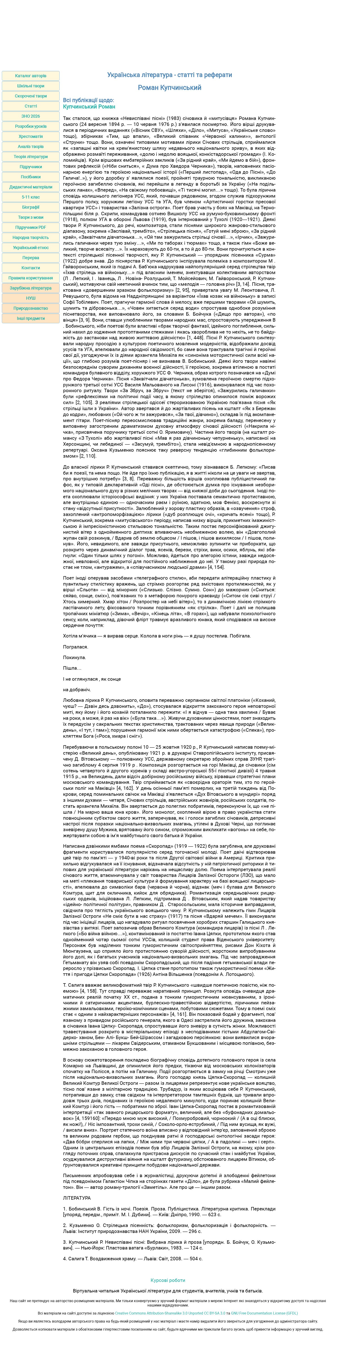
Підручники (31, 166)
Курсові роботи (168, 1280)
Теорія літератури (31, 156)
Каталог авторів (30, 75)
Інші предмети (31, 318)
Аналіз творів (31, 146)
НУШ (31, 298)
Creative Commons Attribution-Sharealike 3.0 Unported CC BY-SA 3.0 (170, 1313)
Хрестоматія (31, 136)
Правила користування (30, 277)
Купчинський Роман (89, 106)
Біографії (30, 207)
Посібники (31, 176)
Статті (31, 106)
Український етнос (31, 247)
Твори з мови (30, 217)
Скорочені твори (31, 96)
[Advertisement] (168, 34)
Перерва (30, 257)
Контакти (31, 267)
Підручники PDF (30, 227)
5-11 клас (31, 197)
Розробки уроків (31, 126)
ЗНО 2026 (31, 116)
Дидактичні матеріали (30, 186)
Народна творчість (31, 237)
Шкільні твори (30, 85)
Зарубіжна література (31, 288)
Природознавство (31, 308)
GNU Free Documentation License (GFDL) (264, 1313)
